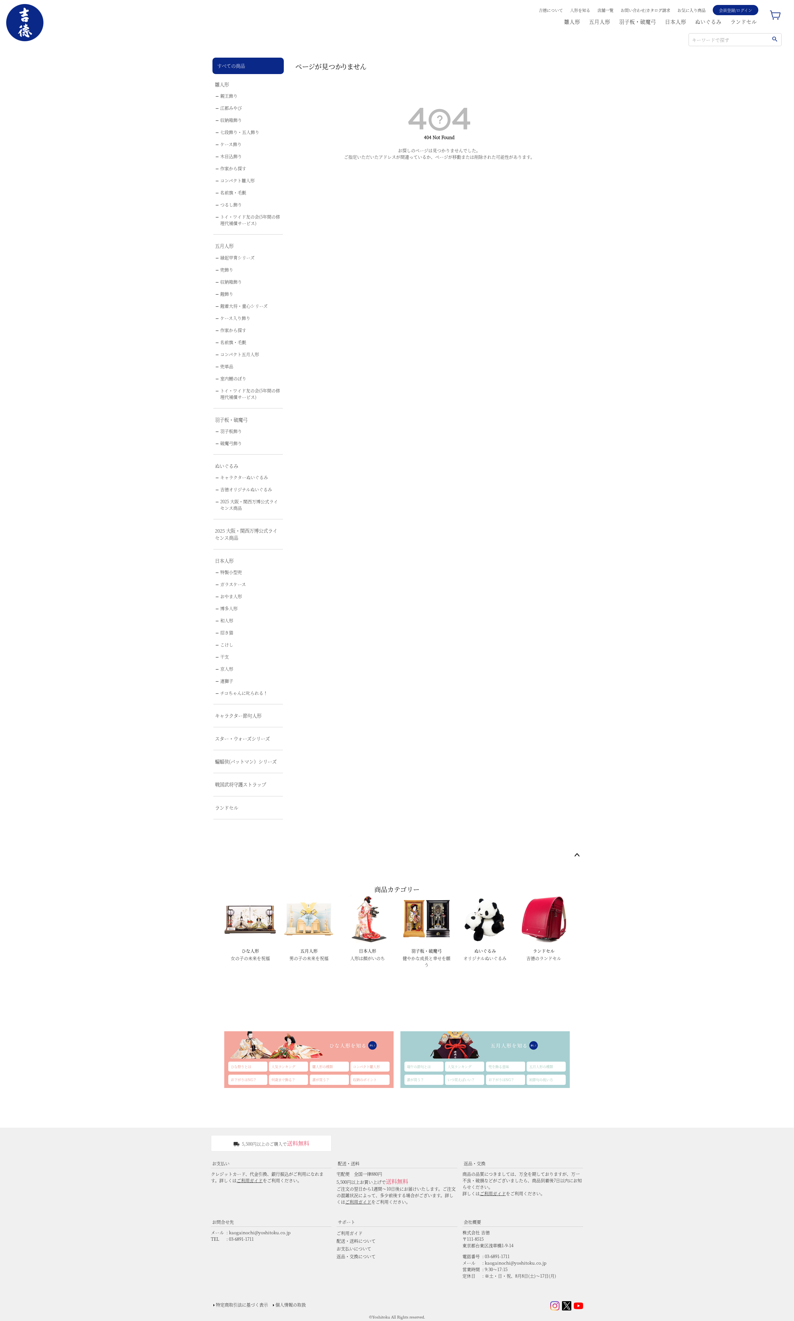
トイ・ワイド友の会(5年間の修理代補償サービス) (250, 220)
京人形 (226, 669)
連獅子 (226, 681)
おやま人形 (231, 596)
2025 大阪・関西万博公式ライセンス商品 (249, 504)
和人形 (226, 620)
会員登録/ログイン (735, 10)
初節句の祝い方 (541, 1079)
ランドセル (743, 21)
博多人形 (229, 608)
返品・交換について (356, 1256)
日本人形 (675, 21)
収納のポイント (365, 1079)
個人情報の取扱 (290, 1304)
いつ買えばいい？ (461, 1079)
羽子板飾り (231, 431)
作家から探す (233, 168)
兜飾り (226, 269)
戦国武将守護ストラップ (240, 784)
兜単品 (226, 366)
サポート (346, 1222)
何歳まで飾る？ (283, 1079)
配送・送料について (356, 1241)
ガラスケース (233, 584)
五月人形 (599, 21)
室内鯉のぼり (233, 378)
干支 (224, 657)
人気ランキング (283, 1066)
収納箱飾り (231, 120)
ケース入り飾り (235, 318)
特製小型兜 (231, 572)
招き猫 (226, 632)
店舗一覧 (605, 10)
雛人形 (572, 21)
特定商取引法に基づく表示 (242, 1304)
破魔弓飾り (231, 443)
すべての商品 (231, 65)
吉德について (551, 10)
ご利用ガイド (250, 1180)
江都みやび (231, 108)
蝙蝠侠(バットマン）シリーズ (246, 761)
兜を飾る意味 (498, 1066)
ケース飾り (231, 144)
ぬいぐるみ (708, 21)
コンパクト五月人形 (239, 354)
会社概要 (472, 1222)
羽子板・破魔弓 (637, 21)
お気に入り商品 (691, 10)
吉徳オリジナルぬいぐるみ (246, 489)
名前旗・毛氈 (233, 192)
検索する (774, 39)
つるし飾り (231, 204)
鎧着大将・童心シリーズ (244, 306)
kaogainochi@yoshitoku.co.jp (260, 1232)
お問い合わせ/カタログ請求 (645, 10)
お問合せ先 (223, 1222)
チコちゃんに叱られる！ (244, 693)
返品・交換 (474, 1163)
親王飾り (229, 96)
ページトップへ (577, 855)
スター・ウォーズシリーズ (242, 738)
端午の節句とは (419, 1066)
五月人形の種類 (541, 1066)
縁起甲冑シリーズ (237, 257)
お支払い (221, 1163)
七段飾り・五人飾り (239, 132)
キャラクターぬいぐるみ (244, 477)
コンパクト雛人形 (237, 180)
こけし (226, 644)
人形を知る (580, 10)
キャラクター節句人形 (238, 715)
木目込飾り (231, 156)
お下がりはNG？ (243, 1079)
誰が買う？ (320, 1079)
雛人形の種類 (322, 1066)
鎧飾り (226, 294)
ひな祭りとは (241, 1066)
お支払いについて (354, 1248)
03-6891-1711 (241, 1239)
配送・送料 (348, 1163)
